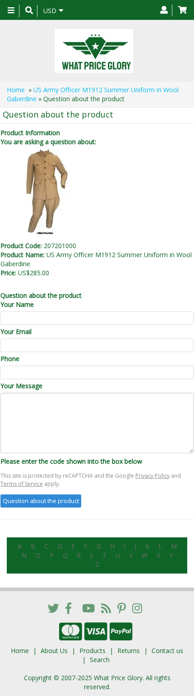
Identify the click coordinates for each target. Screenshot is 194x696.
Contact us (167, 650)
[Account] (164, 10)
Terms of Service (21, 484)
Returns (128, 650)
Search (100, 659)
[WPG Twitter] (53, 608)
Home (16, 89)
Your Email (16, 331)
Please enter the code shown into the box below (71, 461)
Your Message (21, 385)
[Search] (29, 10)
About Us (54, 650)
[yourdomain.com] (93, 51)
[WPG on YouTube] (88, 608)
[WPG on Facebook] (68, 608)
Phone (9, 358)
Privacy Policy (152, 476)
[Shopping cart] (182, 10)
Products (92, 650)
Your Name (17, 304)
